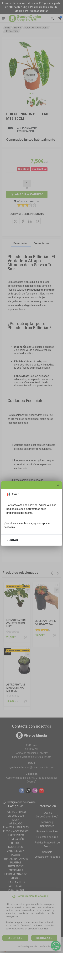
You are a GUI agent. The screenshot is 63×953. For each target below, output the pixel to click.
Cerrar (12, 540)
